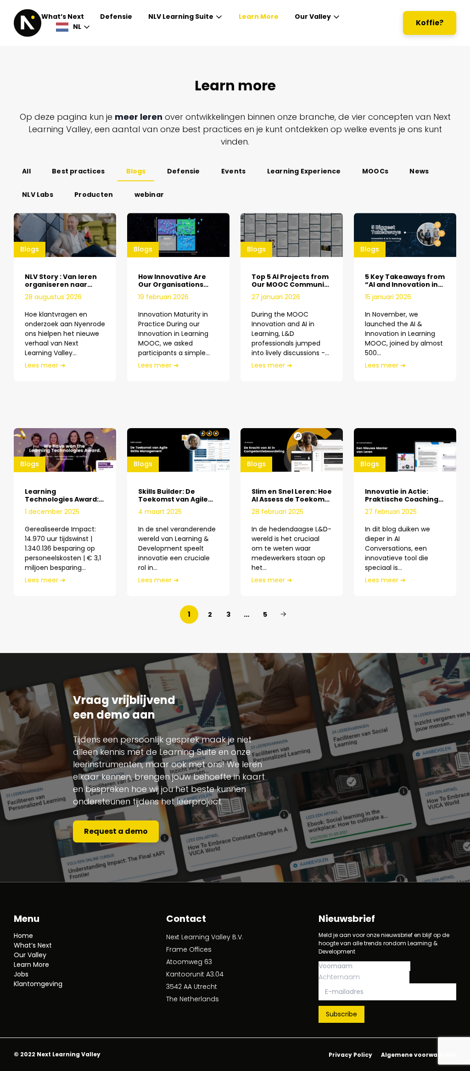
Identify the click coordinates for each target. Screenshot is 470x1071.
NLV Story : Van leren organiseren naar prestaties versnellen (63, 284)
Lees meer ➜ (45, 365)
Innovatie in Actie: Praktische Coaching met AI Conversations (403, 499)
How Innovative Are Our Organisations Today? (172, 284)
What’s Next (62, 16)
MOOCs (375, 171)
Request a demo (116, 831)
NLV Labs (37, 194)
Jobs (21, 974)
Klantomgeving (38, 983)
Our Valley (313, 16)
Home (23, 935)
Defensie (116, 16)
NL (77, 26)
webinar (149, 194)
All (26, 171)
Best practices (78, 171)
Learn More (259, 16)
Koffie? (429, 22)
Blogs (136, 171)
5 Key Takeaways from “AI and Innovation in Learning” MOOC (405, 284)
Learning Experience (304, 171)
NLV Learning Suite (180, 16)
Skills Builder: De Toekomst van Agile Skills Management (173, 499)
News (419, 171)
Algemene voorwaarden (418, 1055)
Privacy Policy (350, 1055)
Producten (93, 194)
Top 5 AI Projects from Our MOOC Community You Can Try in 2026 (291, 284)
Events (233, 171)
